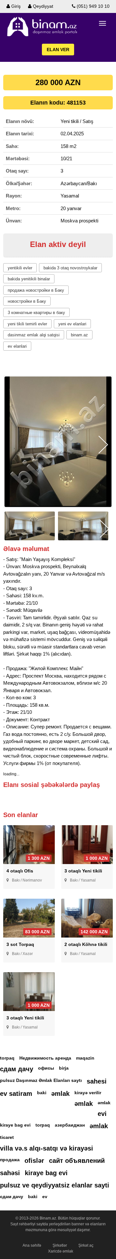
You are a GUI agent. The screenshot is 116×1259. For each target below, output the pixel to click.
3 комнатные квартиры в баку (36, 312)
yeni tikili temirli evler (27, 323)
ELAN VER (58, 49)
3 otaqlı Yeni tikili (83, 870)
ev (44, 1196)
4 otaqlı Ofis (19, 870)
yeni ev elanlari (72, 323)
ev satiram (16, 1093)
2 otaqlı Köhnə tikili (85, 944)
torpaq (7, 1058)
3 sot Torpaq (20, 944)
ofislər (34, 1160)
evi (102, 1113)
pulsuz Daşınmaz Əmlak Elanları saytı (41, 1080)
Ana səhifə (32, 1245)
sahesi (97, 1081)
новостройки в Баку (27, 301)
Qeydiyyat (42, 6)
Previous (13, 444)
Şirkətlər (60, 1245)
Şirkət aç (85, 1245)
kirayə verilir (87, 1092)
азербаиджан (70, 1125)
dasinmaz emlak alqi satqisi (34, 334)
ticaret (7, 1137)
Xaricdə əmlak (60, 1251)
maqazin (85, 1058)
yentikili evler (20, 267)
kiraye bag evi (15, 1125)
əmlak (60, 1093)
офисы (46, 1068)
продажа (10, 1159)
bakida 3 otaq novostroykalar (70, 267)
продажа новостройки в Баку (36, 290)
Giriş (15, 6)
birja (64, 1068)
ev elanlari (17, 346)
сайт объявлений (77, 1160)
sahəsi (10, 1172)
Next (103, 444)
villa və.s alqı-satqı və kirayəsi (46, 1148)
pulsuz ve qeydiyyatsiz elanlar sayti (54, 1185)
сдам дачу (16, 1069)
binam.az (79, 334)
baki (41, 1092)
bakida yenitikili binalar (29, 278)
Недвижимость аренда (45, 1058)
